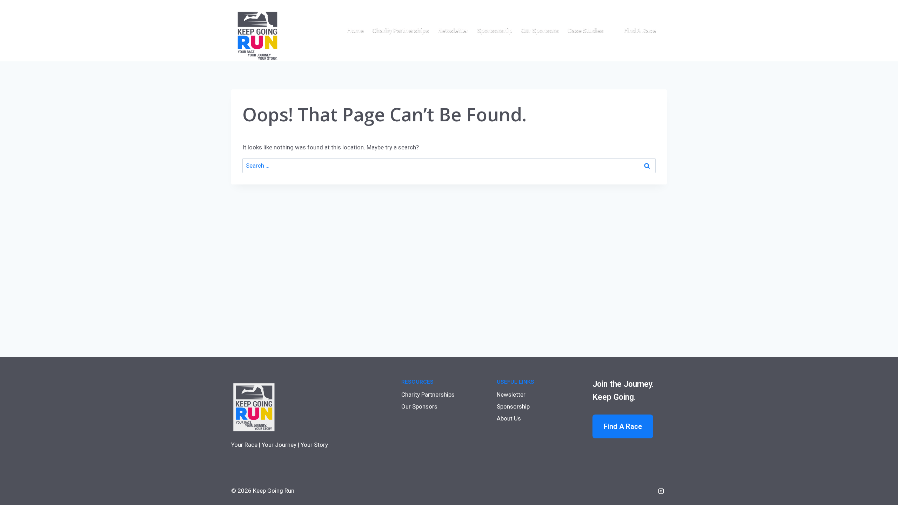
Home (355, 30)
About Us (509, 418)
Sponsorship (494, 30)
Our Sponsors (540, 30)
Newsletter (453, 30)
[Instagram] (661, 491)
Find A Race (623, 426)
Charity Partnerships (400, 30)
